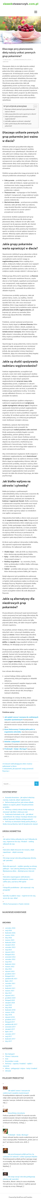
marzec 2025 (9, 940)
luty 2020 (8, 1007)
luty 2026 (8, 937)
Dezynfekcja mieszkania (16, 1113)
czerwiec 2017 (10, 1034)
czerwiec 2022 (10, 959)
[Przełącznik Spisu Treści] (34, 106)
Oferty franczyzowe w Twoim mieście (16, 904)
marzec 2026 (9, 935)
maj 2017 (8, 1036)
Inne (6, 1059)
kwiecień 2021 (10, 988)
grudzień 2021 (10, 974)
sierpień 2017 (10, 1029)
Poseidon (29, 1197)
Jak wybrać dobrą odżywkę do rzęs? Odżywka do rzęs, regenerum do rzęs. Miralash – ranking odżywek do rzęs (20, 841)
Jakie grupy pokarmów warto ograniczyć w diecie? (20, 114)
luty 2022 (8, 969)
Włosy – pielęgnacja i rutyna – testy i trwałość (21, 1068)
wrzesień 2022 (10, 957)
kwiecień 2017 (10, 1039)
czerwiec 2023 (10, 947)
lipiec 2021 (9, 981)
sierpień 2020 (10, 1003)
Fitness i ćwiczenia (11, 1056)
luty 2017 (8, 1041)
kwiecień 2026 (10, 933)
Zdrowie (5, 61)
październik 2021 (11, 978)
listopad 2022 (10, 954)
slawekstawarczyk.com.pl (22, 59)
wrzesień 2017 (10, 1027)
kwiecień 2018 (10, 1010)
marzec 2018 (9, 1012)
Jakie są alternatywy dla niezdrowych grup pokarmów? (18, 125)
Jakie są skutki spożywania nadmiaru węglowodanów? (16, 117)
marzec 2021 (9, 990)
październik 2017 (11, 1024)
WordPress (20, 1197)
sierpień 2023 (10, 945)
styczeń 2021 (10, 995)
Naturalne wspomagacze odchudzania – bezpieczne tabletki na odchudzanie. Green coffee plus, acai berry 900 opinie (18, 879)
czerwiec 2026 (10, 928)
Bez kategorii (10, 1054)
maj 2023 (8, 950)
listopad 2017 (10, 1022)
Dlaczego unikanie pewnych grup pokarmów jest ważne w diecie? (20, 110)
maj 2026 (8, 930)
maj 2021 (8, 986)
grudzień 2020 (10, 998)
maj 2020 (8, 1005)
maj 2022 (8, 962)
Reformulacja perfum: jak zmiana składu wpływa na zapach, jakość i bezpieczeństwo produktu (18, 804)
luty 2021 (8, 993)
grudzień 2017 (10, 1019)
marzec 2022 (9, 966)
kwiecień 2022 (10, 964)
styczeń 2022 (10, 971)
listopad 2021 (10, 976)
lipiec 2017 (9, 1031)
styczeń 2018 (10, 1017)
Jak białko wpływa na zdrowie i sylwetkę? (18, 121)
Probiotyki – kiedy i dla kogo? (15, 749)
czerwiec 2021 (10, 983)
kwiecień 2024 (10, 942)
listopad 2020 (10, 1000)
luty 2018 (8, 1015)
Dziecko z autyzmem (12, 741)
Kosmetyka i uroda (11, 1061)
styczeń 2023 (10, 952)
